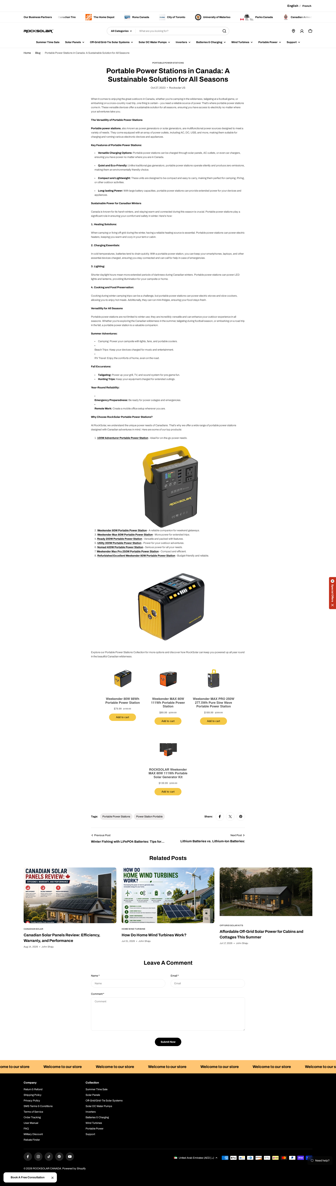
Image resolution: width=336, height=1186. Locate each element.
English (292, 6)
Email (175, 975)
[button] (332, 593)
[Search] (224, 31)
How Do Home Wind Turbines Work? (154, 935)
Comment (97, 994)
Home (27, 52)
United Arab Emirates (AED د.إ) (196, 1157)
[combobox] (168, 31)
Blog (37, 52)
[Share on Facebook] (220, 816)
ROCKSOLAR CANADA (47, 1168)
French (306, 6)
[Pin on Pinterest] (241, 816)
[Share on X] (230, 816)
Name (95, 975)
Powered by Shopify (74, 1168)
